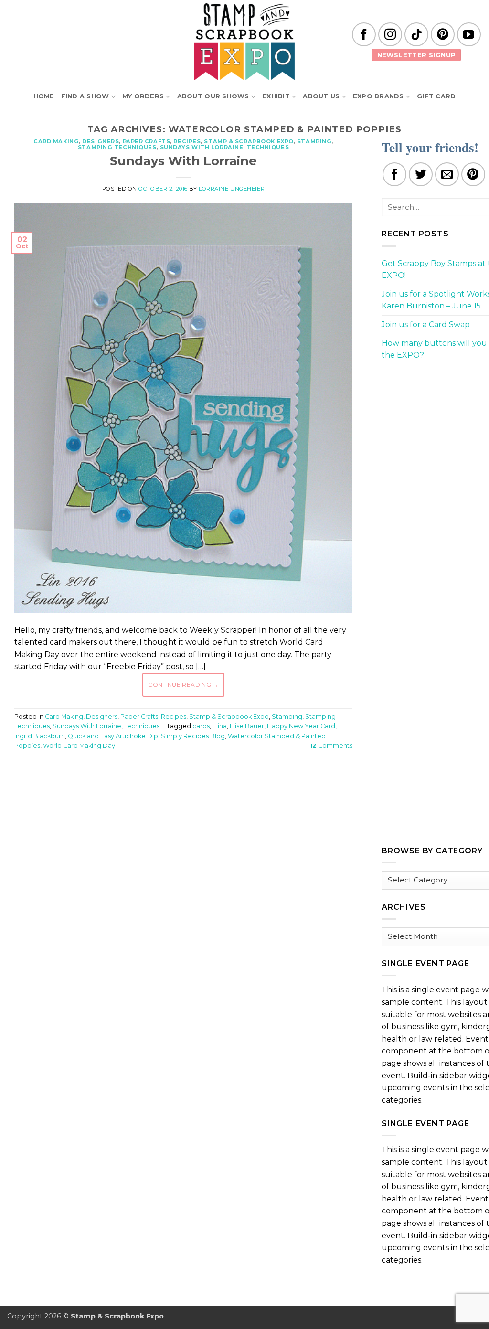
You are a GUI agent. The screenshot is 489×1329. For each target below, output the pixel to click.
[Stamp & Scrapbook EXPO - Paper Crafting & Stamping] (244, 41)
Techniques (268, 147)
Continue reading (183, 684)
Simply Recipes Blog (193, 736)
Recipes (187, 141)
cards (201, 726)
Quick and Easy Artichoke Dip (113, 736)
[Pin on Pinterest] (473, 174)
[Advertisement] (188, 791)
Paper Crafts (146, 141)
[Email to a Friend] (447, 174)
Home (43, 96)
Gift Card (436, 96)
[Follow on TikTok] (416, 34)
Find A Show (85, 96)
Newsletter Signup (416, 55)
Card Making (56, 141)
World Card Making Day (79, 745)
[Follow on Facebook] (364, 34)
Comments (330, 745)
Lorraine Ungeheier (232, 188)
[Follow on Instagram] (390, 34)
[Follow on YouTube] (469, 34)
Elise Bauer (247, 726)
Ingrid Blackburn (39, 736)
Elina (220, 726)
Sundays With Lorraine (202, 147)
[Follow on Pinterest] (443, 34)
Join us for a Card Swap (426, 324)
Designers (100, 141)
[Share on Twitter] (421, 174)
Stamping (314, 141)
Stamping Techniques (117, 147)
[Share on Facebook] (394, 174)
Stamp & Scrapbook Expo (248, 141)
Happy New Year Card (301, 726)
